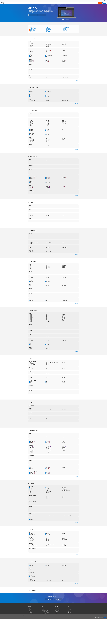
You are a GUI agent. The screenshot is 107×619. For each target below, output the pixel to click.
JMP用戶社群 (57, 608)
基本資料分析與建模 (33, 29)
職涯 (68, 610)
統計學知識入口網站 (44, 611)
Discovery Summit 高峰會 (45, 612)
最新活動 (43, 608)
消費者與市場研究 (32, 30)
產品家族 (30, 609)
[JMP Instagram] (72, 613)
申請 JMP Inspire (57, 612)
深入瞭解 (76, 80)
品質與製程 (64, 28)
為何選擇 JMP (31, 608)
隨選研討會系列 (44, 609)
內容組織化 (31, 31)
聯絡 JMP (69, 611)
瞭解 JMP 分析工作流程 (65, 19)
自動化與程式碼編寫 (33, 28)
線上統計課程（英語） (45, 610)
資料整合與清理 (48, 28)
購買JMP (104, 2)
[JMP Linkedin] (69, 613)
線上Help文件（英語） (58, 610)
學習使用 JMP (57, 609)
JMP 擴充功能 (57, 611)
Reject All (102, 617)
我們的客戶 (30, 612)
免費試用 (49, 599)
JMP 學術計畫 (31, 613)
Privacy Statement (36, 614)
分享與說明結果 (65, 30)
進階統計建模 (32, 27)
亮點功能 (30, 610)
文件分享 (56, 613)
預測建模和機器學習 (66, 27)
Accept (105, 617)
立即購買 (57, 599)
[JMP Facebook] (68, 613)
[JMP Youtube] (71, 613)
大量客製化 (48, 31)
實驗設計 (47, 30)
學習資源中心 (44, 613)
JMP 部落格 (69, 609)
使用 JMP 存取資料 (49, 27)
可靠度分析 (64, 29)
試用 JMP (100, 2)
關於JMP (69, 608)
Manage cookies (97, 617)
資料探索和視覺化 (49, 29)
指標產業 (30, 611)
